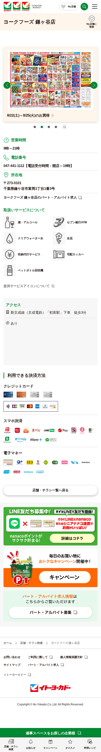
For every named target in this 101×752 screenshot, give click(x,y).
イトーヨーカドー (15, 674)
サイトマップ (12, 665)
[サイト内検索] (84, 6)
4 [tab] (56, 127)
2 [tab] (42, 127)
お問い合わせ (12, 657)
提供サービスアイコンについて (27, 286)
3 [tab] (49, 127)
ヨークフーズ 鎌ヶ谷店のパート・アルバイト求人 (40, 197)
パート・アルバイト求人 (43, 665)
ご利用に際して (38, 657)
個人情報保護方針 (71, 657)
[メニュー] (95, 6)
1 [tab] (35, 127)
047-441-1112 (14, 166)
